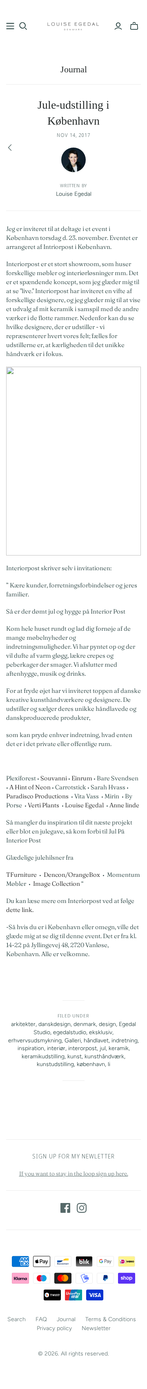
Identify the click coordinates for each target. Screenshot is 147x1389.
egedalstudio (69, 1032)
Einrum (81, 778)
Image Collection (56, 883)
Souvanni (53, 778)
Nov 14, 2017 (73, 135)
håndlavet (96, 1040)
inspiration (31, 1048)
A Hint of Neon (29, 787)
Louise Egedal (84, 805)
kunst (74, 1056)
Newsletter (96, 1328)
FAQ (41, 1319)
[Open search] (23, 26)
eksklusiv (100, 1032)
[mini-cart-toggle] (134, 26)
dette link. (19, 910)
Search (16, 1319)
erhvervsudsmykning (35, 1040)
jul (103, 1048)
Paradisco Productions (37, 796)
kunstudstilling (55, 1064)
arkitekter (23, 1024)
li (109, 1064)
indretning (124, 1040)
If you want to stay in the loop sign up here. (73, 1173)
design (107, 1024)
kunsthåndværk (104, 1056)
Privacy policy (54, 1328)
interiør (56, 1048)
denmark (85, 1024)
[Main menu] (10, 26)
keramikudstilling (43, 1056)
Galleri (73, 1040)
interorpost (82, 1048)
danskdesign (54, 1024)
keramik (119, 1048)
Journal (73, 69)
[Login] (118, 26)
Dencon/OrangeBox (72, 874)
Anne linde (124, 805)
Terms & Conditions (110, 1319)
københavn (91, 1064)
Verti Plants (43, 805)
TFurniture (21, 874)
